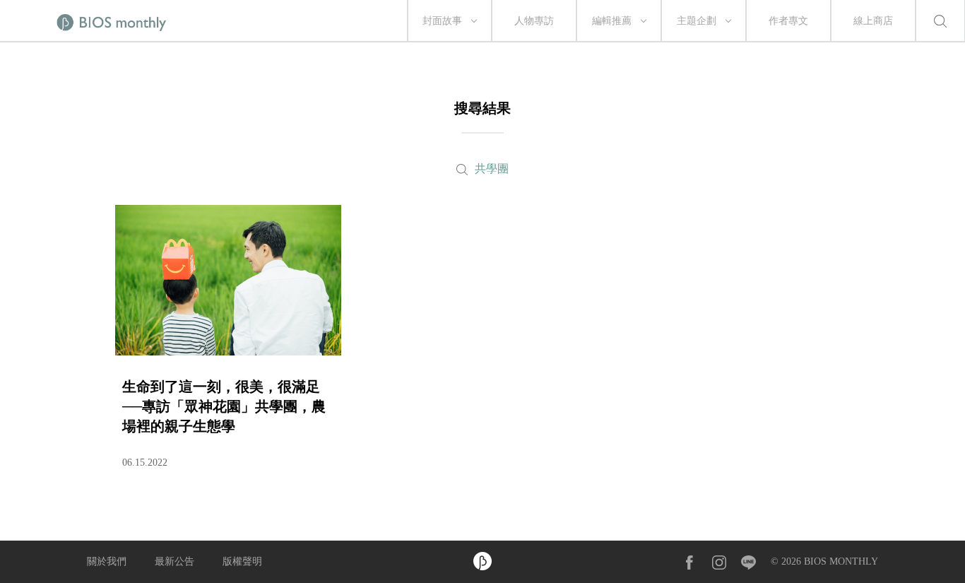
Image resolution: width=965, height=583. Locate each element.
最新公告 (174, 561)
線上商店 (873, 21)
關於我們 (106, 561)
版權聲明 (242, 561)
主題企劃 (696, 21)
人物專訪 (534, 21)
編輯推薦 (612, 21)
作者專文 (788, 21)
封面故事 (442, 21)
